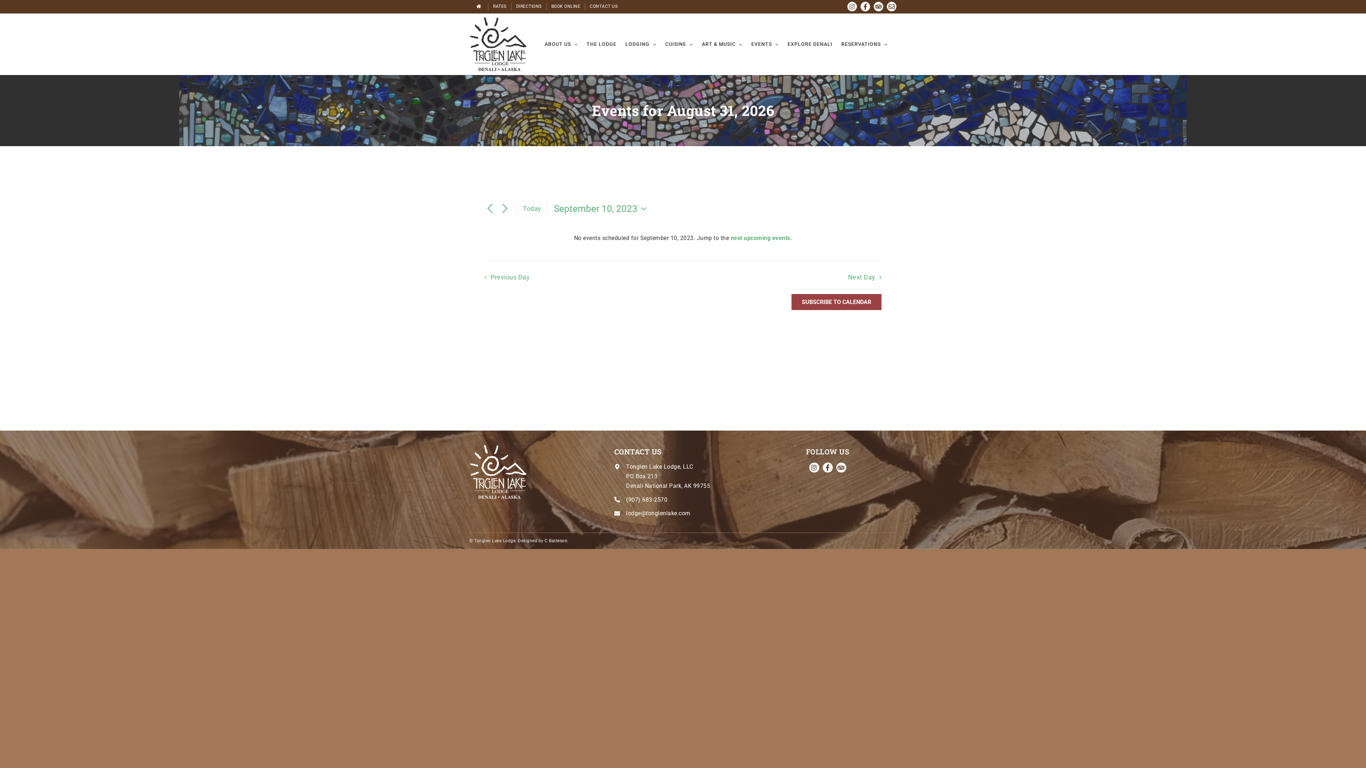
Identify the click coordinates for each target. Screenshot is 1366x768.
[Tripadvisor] (841, 468)
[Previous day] (490, 208)
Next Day (861, 277)
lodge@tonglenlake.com (658, 513)
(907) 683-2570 (646, 499)
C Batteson (556, 540)
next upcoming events (760, 238)
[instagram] (814, 468)
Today (532, 208)
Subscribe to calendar (836, 302)
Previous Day (510, 277)
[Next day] (505, 208)
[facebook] (828, 468)
